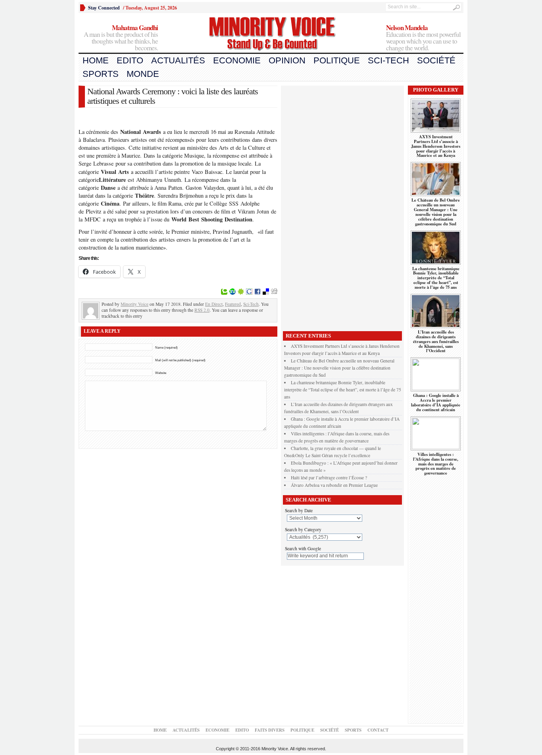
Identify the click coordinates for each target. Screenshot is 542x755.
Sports (101, 74)
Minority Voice (134, 304)
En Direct (214, 304)
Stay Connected (104, 7)
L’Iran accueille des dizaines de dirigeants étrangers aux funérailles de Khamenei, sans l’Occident (436, 341)
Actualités (178, 60)
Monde (143, 74)
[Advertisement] (342, 206)
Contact (377, 730)
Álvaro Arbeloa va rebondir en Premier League (334, 485)
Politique (336, 60)
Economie (237, 60)
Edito (130, 60)
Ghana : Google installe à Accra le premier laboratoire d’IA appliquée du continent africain (435, 402)
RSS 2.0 (201, 310)
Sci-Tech (388, 60)
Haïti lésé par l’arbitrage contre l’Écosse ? (329, 477)
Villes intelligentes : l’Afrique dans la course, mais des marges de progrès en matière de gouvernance (435, 464)
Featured (233, 304)
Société (436, 60)
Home (96, 60)
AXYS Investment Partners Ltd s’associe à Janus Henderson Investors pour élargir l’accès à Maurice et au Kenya (435, 146)
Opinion (287, 60)
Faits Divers (269, 730)
